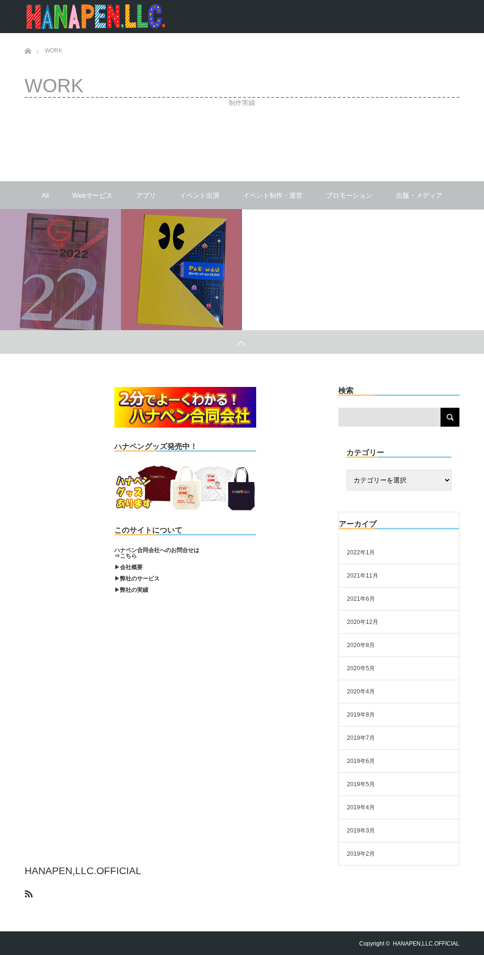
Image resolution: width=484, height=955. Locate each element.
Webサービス (92, 195)
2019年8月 (361, 714)
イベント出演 (199, 195)
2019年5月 (361, 784)
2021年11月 (362, 575)
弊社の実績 (134, 590)
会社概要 (131, 567)
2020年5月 (361, 668)
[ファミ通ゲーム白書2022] (60, 270)
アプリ (146, 195)
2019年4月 (361, 807)
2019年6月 (361, 761)
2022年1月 (361, 552)
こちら (128, 555)
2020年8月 (361, 645)
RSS (27, 892)
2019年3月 (361, 830)
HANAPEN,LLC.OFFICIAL (83, 871)
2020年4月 (361, 691)
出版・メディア (419, 195)
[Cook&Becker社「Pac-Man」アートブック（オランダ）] (181, 270)
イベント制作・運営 (272, 195)
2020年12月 (362, 622)
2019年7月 (361, 738)
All (45, 195)
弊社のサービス (140, 578)
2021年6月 (361, 599)
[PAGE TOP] (242, 342)
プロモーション (349, 195)
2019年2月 (361, 853)
